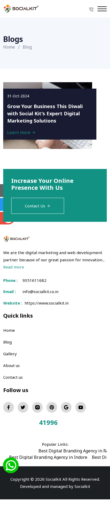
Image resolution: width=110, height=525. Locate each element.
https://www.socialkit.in (45, 303)
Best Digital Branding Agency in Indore (48, 457)
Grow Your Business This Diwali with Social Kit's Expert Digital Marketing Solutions (45, 113)
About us (11, 365)
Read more (13, 267)
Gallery (10, 353)
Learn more (19, 132)
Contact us (13, 377)
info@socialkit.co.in (40, 291)
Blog (7, 342)
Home (9, 47)
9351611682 (34, 280)
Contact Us (35, 205)
